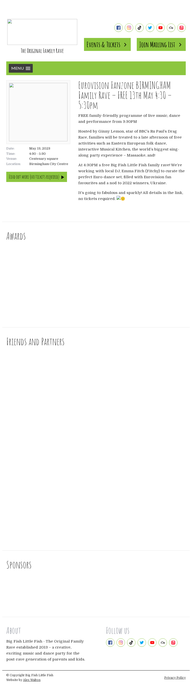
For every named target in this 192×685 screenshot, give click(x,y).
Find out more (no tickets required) (34, 177)
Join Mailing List (157, 44)
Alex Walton (31, 680)
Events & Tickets (103, 44)
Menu (17, 68)
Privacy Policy (175, 678)
